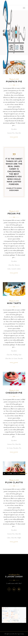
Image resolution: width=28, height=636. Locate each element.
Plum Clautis (14, 482)
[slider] (21, 473)
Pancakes (20, 358)
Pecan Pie (14, 213)
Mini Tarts (14, 303)
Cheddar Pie (14, 393)
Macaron (17, 265)
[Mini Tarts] (14, 289)
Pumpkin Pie (14, 81)
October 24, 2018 (14, 79)
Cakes (9, 269)
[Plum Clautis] (14, 468)
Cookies (19, 269)
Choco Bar (18, 133)
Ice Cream (14, 358)
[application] (14, 473)
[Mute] (18, 473)
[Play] (4, 473)
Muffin (19, 538)
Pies (20, 448)
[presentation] (6, 378)
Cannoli (13, 269)
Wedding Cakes (17, 355)
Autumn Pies (10, 133)
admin (15, 129)
